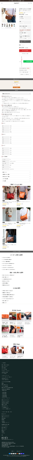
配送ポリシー (3, 430)
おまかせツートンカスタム (5, 401)
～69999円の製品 (4, 396)
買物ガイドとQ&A (4, 404)
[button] (21, 12)
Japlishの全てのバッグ (5, 378)
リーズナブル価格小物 (5, 386)
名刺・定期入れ (4, 367)
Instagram (3, 421)
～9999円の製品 (4, 393)
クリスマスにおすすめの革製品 (6, 381)
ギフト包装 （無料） (23, 32)
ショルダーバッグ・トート (5, 375)
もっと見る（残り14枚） (8, 27)
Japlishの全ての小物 (5, 372)
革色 (20, 21)
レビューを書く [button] (16, 85)
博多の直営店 (3, 418)
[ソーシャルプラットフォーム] (2, 437)
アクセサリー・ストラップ (5, 370)
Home (2, 7)
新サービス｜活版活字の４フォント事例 (24, 41)
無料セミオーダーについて (5, 416)
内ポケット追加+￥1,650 (23, 26)
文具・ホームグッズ (4, 366)
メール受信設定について (5, 407)
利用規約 (3, 431)
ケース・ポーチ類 (4, 369)
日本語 (12, 451)
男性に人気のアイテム (5, 384)
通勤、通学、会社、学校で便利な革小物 (7, 387)
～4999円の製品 (4, 392)
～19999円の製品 (4, 395)
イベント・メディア (4, 436)
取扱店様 (3, 419)
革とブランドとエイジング (5, 415)
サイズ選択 (21, 16)
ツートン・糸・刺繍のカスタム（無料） (25, 36)
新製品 (3, 383)
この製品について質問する (24, 74)
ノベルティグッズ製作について (6, 408)
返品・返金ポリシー (4, 427)
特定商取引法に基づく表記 (5, 424)
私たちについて (4, 413)
